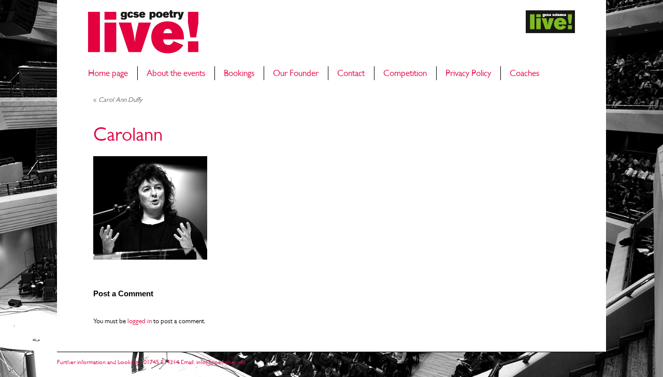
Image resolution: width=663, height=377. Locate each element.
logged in (139, 321)
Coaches (524, 73)
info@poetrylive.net (221, 362)
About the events (176, 73)
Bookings (239, 73)
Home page (108, 73)
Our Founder (296, 73)
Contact (351, 73)
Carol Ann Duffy (117, 99)
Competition (405, 73)
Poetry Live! (143, 31)
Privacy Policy (468, 73)
